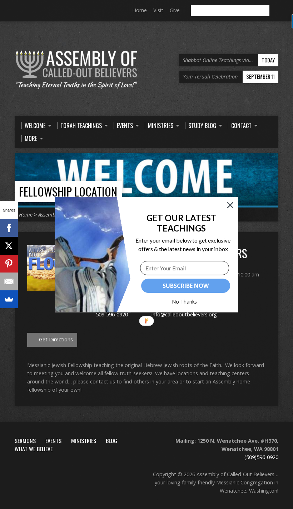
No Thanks (184, 301)
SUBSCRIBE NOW (185, 286)
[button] (181, 223)
